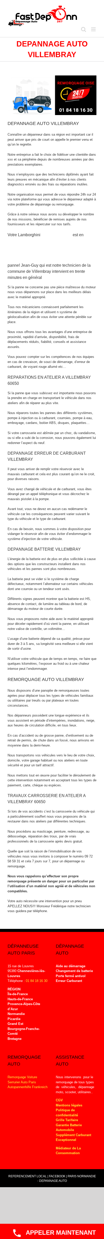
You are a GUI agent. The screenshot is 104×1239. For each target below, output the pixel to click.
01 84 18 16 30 (36, 981)
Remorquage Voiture (22, 1077)
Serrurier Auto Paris (22, 1082)
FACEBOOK (57, 1176)
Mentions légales (69, 1105)
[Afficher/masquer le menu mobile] (93, 29)
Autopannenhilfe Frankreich (27, 1087)
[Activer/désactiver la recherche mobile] (83, 29)
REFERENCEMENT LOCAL (27, 1176)
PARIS (72, 1176)
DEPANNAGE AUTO (53, 1181)
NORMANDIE (86, 1176)
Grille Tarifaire (67, 1120)
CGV (59, 1100)
